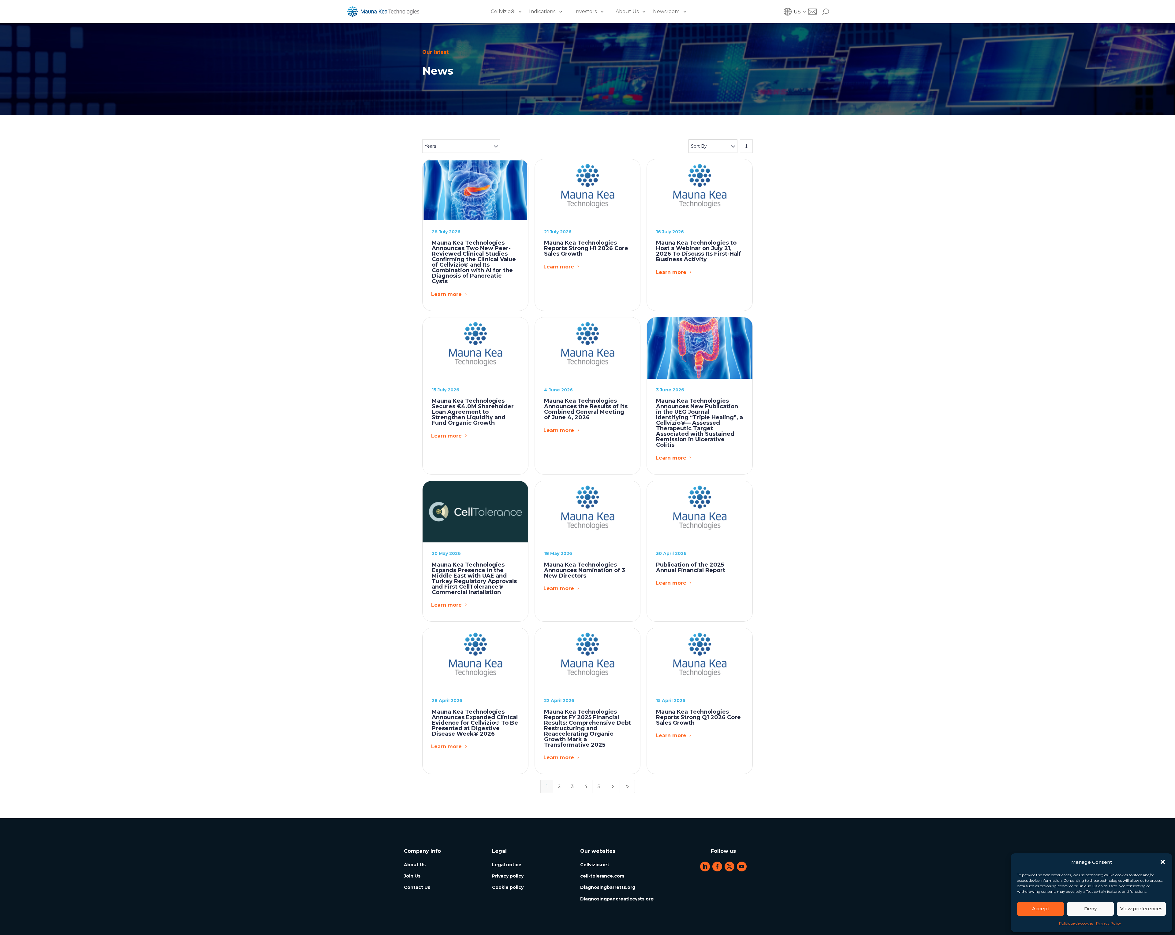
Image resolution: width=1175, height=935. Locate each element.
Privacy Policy (1108, 923)
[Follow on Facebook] (717, 866)
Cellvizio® (503, 11)
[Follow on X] (729, 866)
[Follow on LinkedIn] (705, 866)
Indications (542, 11)
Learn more (446, 294)
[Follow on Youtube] (742, 866)
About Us (627, 11)
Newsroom (666, 11)
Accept (1040, 908)
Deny (1090, 908)
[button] (1163, 862)
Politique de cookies (1076, 923)
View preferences (1141, 908)
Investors (585, 11)
